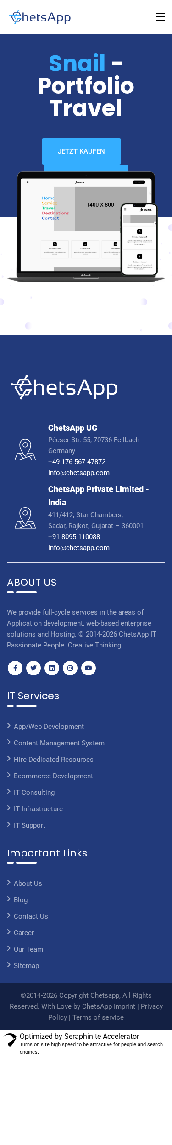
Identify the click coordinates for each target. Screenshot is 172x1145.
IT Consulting (34, 792)
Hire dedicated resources (54, 759)
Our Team (28, 949)
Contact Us (31, 916)
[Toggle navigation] (160, 17)
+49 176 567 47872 (76, 462)
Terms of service (98, 1017)
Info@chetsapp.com (79, 473)
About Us (28, 883)
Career (24, 933)
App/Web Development (49, 726)
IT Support (29, 825)
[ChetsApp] (40, 17)
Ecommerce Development (53, 776)
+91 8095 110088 (74, 537)
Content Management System (59, 743)
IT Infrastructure (38, 809)
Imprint (125, 1006)
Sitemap (26, 966)
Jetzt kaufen (81, 151)
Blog (21, 900)
